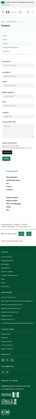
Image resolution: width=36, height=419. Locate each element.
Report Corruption (6, 341)
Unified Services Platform (8, 312)
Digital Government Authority (10, 308)
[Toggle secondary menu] (33, 12)
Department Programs (10, 47)
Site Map (14, 380)
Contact (5, 43)
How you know (6, 5)
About (5, 39)
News (3, 279)
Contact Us (4, 338)
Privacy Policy (5, 286)
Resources (6, 51)
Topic (4, 102)
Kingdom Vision (6, 316)
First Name (6, 61)
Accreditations (5, 268)
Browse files (7, 152)
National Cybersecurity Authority (11, 305)
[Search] (28, 12)
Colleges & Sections (7, 261)
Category (5, 112)
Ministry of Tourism (7, 319)
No (29, 234)
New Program (5, 264)
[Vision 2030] (5, 412)
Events (3, 283)
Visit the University (7, 345)
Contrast (7, 372)
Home (3, 22)
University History (6, 257)
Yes (21, 234)
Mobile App (4, 380)
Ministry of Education (7, 297)
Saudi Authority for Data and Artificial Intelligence (16, 301)
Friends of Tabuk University (9, 275)
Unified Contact (5, 334)
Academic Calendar (7, 272)
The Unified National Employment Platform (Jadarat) (17, 323)
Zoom (3, 372)
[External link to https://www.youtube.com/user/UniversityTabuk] (12, 360)
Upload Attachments (9, 143)
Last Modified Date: (7, 225)
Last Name (6, 72)
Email (4, 81)
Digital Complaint (6, 349)
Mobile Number (7, 92)
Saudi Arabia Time (25, 227)
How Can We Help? (9, 122)
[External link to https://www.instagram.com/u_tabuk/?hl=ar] (3, 360)
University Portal (20, 12)
